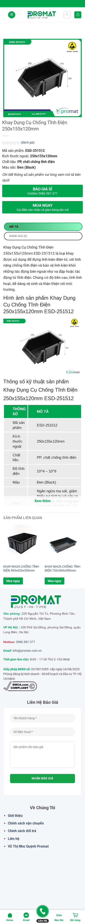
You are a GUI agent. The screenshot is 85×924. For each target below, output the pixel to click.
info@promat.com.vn (27, 650)
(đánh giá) (28, 142)
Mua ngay (13, 581)
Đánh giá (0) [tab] (18, 236)
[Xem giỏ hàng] (77, 15)
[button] (11, 15)
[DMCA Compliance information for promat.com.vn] (20, 686)
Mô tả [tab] (14, 226)
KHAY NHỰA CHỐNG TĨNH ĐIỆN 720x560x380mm (62, 568)
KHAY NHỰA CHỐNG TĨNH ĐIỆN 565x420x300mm (21, 568)
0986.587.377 (25, 642)
